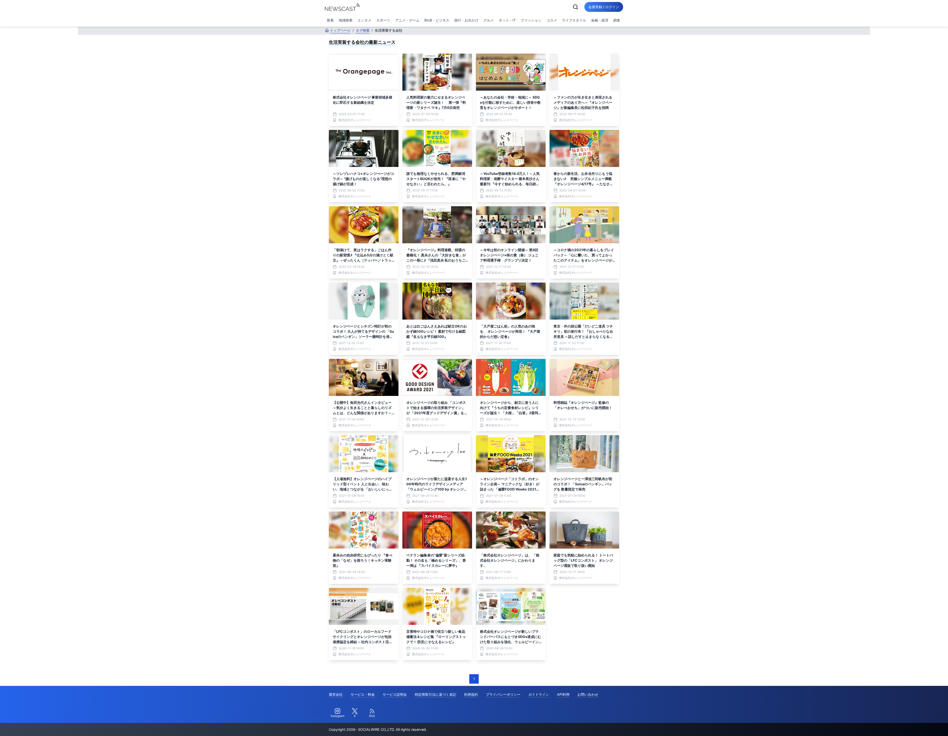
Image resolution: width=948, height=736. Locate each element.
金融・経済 (599, 20)
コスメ (552, 20)
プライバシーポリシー (503, 694)
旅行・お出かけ (466, 20)
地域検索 (346, 20)
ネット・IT (507, 20)
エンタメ (364, 20)
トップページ (340, 30)
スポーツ (383, 20)
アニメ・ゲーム (407, 20)
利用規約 (471, 694)
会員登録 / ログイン (603, 7)
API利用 (563, 694)
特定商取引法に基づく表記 (435, 694)
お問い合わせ (587, 694)
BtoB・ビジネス (436, 20)
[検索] (575, 7)
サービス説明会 (395, 694)
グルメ (488, 20)
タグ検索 (363, 30)
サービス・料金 (363, 694)
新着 (330, 20)
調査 (616, 20)
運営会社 (336, 694)
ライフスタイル (574, 20)
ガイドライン (538, 694)
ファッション (531, 20)
